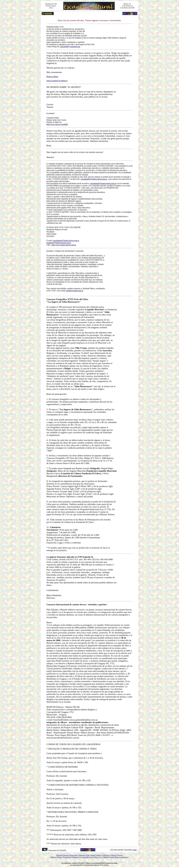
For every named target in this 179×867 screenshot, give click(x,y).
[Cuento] (120, 855)
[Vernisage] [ (82, 855)
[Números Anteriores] (121, 857)
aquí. (135, 850)
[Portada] (59, 855)
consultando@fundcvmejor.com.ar (94, 179)
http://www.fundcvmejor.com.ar (64, 245)
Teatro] (93, 855)
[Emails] (106, 857)
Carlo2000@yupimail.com (70, 47)
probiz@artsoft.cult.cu (74, 291)
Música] (53, 857)
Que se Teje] (99, 857)
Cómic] (59, 857)
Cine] (88, 855)
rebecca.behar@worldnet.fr (57, 81)
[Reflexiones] (67, 857)
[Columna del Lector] (87, 857)
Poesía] (114, 855)
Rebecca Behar (52, 77)
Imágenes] (76, 857)
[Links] (111, 857)
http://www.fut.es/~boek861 (57, 124)
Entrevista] (73, 855)
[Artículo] (66, 855)
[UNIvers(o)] (106, 855)
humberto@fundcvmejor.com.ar (59, 243)
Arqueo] (99, 855)
